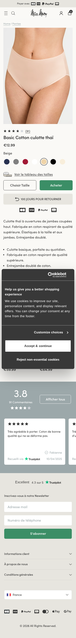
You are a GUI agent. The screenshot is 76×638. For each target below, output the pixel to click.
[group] (34, 442)
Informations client (16, 554)
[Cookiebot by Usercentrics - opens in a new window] (53, 275)
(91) (27, 131)
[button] (6, 161)
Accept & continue (38, 346)
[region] (38, 441)
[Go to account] (61, 13)
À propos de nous (16, 564)
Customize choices (48, 332)
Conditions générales (18, 575)
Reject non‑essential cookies (38, 359)
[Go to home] (39, 13)
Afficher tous (55, 399)
